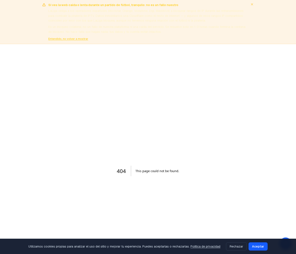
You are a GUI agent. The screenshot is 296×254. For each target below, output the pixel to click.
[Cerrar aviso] (252, 4)
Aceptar (258, 246)
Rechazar (236, 246)
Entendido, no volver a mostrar (68, 39)
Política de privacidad (205, 246)
